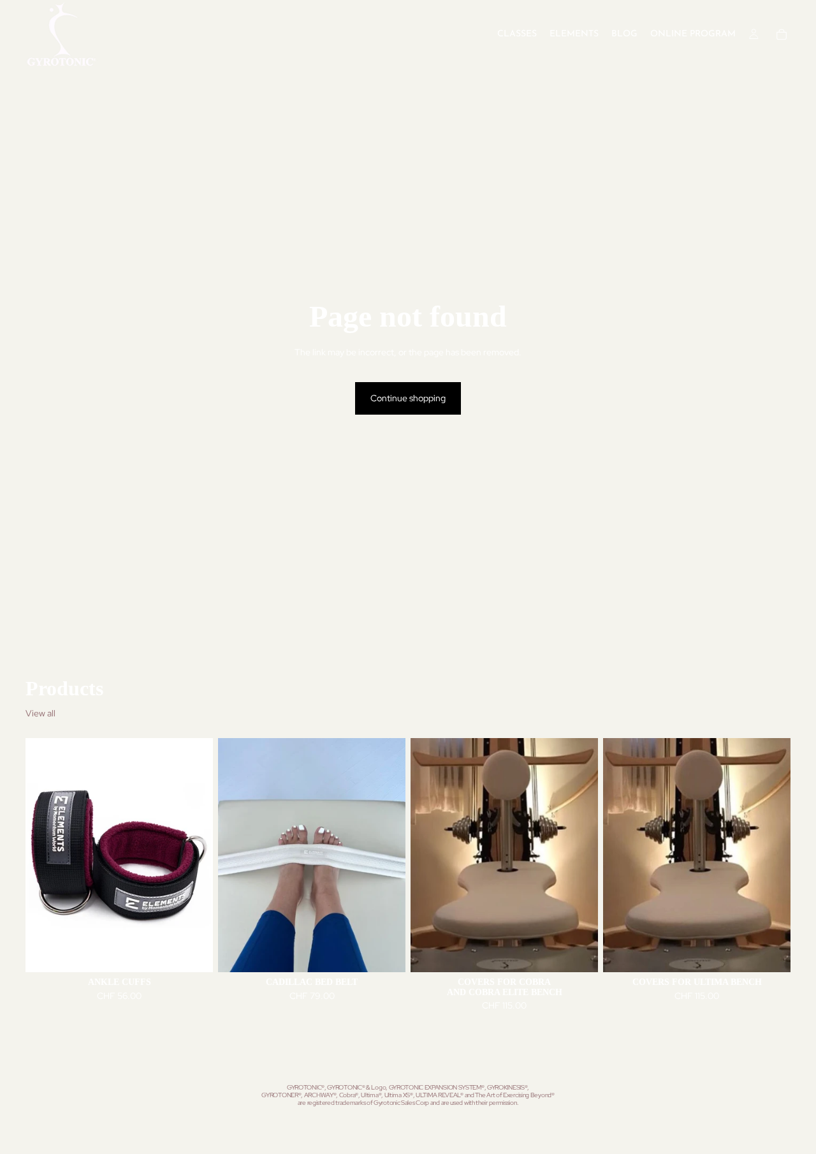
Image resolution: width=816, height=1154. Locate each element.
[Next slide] (194, 855)
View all (40, 713)
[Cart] (782, 34)
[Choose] (193, 953)
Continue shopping (408, 398)
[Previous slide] (45, 855)
